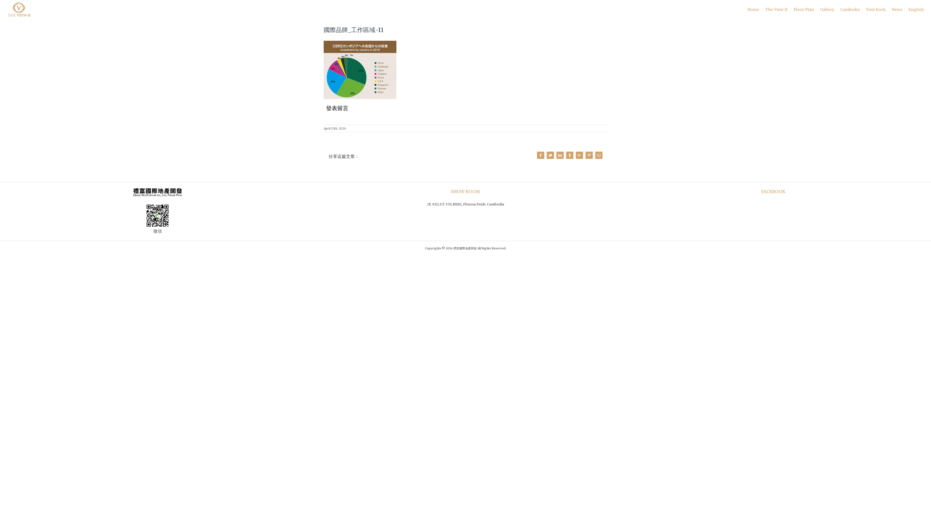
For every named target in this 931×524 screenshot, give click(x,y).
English (916, 9)
